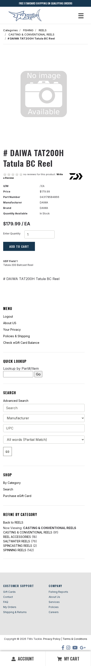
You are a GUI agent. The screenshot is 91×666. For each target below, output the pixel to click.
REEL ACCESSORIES (17, 537)
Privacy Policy (52, 638)
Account (25, 658)
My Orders (9, 607)
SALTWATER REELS (16, 541)
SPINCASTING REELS (17, 545)
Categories (10, 30)
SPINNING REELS (14, 550)
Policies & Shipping (16, 336)
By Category (12, 483)
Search (8, 489)
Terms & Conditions (75, 638)
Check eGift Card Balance (21, 342)
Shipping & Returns (15, 612)
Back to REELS (13, 522)
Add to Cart (19, 246)
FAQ (5, 602)
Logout (8, 316)
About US (9, 323)
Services (54, 602)
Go (8, 451)
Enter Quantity (12, 233)
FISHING (28, 30)
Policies (54, 607)
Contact (8, 596)
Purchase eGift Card (17, 496)
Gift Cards (9, 591)
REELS (43, 30)
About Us (54, 596)
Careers (54, 612)
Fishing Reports (58, 591)
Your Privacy (12, 329)
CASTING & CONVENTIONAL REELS (31, 34)
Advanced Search (15, 400)
